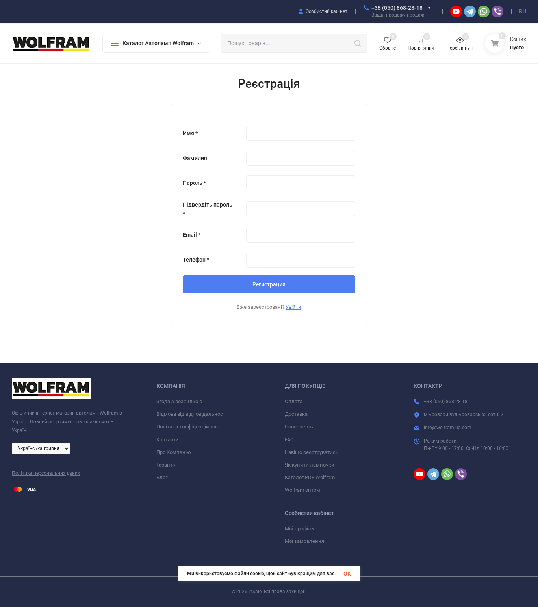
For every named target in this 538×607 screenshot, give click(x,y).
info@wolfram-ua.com (447, 427)
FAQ (289, 440)
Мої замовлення (304, 541)
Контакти (167, 440)
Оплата (293, 401)
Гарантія (166, 465)
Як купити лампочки (309, 465)
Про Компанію (173, 452)
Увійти (293, 307)
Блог (161, 477)
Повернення (299, 427)
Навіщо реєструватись (311, 452)
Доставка (296, 414)
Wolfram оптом (302, 490)
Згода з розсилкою (179, 401)
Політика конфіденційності (188, 427)
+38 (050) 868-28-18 (397, 8)
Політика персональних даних (46, 473)
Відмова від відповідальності (191, 414)
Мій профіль (299, 528)
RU (522, 11)
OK (347, 573)
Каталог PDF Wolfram (310, 477)
